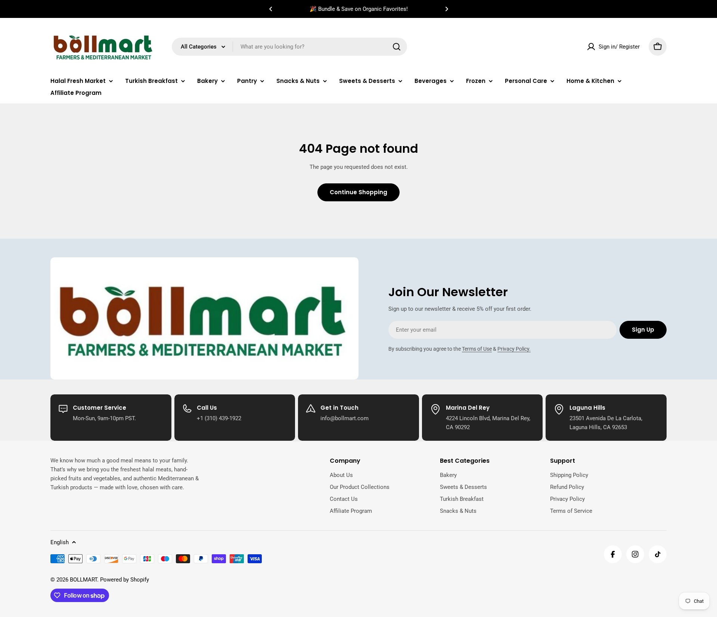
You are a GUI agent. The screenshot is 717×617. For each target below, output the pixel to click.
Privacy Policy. (514, 349)
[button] (270, 8)
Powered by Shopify (124, 579)
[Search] (396, 46)
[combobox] (289, 47)
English (59, 542)
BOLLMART (83, 579)
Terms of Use (477, 349)
